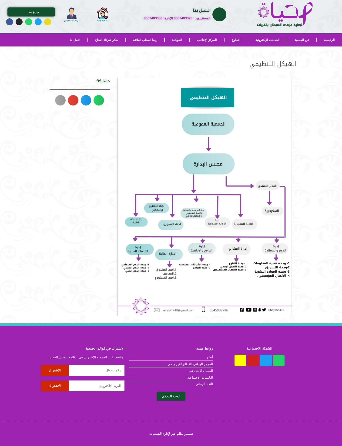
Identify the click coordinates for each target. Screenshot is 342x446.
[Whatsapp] (28, 21)
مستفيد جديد (103, 20)
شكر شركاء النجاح (106, 40)
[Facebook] (9, 21)
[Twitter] (38, 21)
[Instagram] (19, 21)
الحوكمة (177, 40)
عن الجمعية (302, 40)
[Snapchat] (47, 21)
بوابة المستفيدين (71, 20)
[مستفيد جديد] (103, 13)
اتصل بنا (75, 40)
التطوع (236, 40)
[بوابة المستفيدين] (71, 13)
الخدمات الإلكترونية (267, 40)
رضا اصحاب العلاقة (145, 40)
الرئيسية (329, 40)
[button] (99, 100)
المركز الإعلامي (207, 40)
